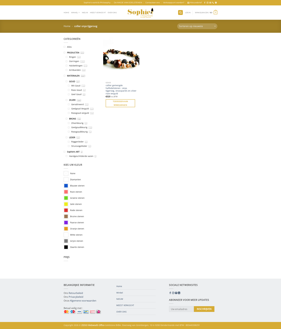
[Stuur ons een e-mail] (210, 3)
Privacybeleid (76, 296)
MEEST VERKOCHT (98, 13)
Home (66, 13)
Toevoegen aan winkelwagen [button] (120, 103)
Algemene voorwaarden (83, 300)
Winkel (74, 13)
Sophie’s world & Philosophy (97, 2)
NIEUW (85, 13)
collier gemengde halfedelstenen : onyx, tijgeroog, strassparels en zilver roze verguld (121, 89)
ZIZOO (84, 325)
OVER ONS (112, 13)
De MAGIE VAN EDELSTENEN (128, 2)
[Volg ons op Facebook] (205, 3)
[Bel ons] (213, 3)
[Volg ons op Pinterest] (216, 3)
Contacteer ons (152, 2)
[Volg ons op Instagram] (207, 3)
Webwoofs (93, 325)
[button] (194, 2)
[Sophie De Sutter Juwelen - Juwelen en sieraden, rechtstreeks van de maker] (140, 12)
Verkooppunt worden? (173, 2)
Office (102, 325)
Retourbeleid (76, 293)
